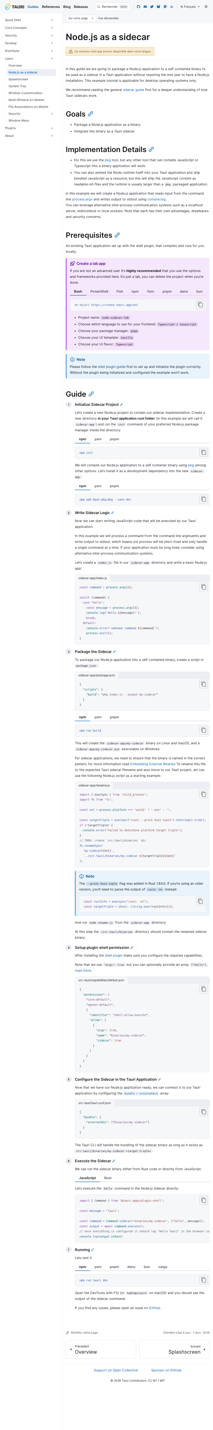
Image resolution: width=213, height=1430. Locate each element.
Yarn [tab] (150, 291)
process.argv (82, 199)
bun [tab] (199, 291)
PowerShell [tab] (99, 291)
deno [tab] (184, 291)
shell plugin (114, 955)
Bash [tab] (78, 291)
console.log (156, 199)
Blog (67, 7)
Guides (33, 7)
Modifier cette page (84, 1332)
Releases (81, 7)
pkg (108, 160)
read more (83, 970)
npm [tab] (135, 291)
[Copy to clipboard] (200, 305)
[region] (142, 828)
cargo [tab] (162, 1267)
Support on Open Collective (116, 1370)
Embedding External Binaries (152, 764)
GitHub (154, 1308)
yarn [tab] (98, 439)
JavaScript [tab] (87, 1178)
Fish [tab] (119, 291)
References (51, 7)
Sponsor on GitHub (166, 1370)
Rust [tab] (107, 1178)
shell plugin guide (111, 367)
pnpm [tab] (167, 291)
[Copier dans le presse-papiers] (203, 452)
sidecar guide (133, 90)
